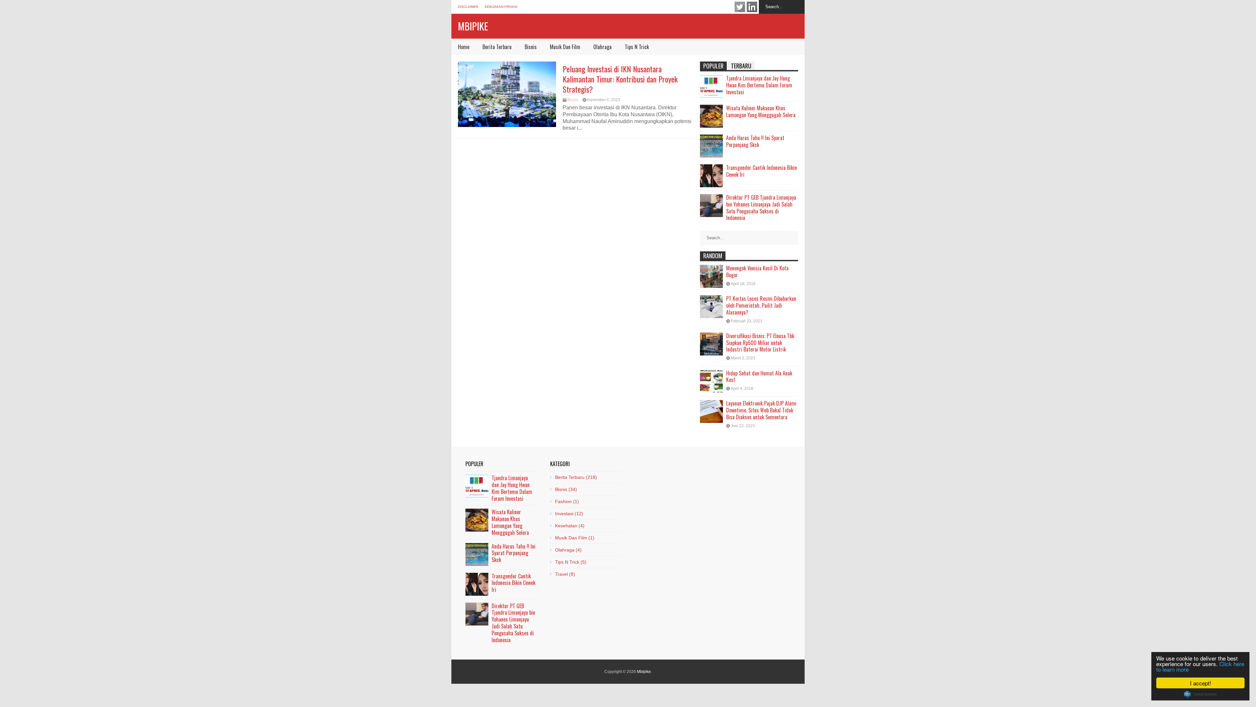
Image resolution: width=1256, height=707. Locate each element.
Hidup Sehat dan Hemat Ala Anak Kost (759, 376)
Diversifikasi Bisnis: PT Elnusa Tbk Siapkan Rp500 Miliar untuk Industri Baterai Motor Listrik (760, 343)
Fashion (567, 501)
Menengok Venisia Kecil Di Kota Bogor (757, 271)
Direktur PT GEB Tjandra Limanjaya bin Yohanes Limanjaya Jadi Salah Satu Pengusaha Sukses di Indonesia (761, 207)
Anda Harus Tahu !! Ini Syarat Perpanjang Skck (755, 141)
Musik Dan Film (565, 47)
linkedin (752, 7)
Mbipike (473, 26)
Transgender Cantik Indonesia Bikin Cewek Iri (761, 171)
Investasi (569, 513)
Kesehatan (569, 525)
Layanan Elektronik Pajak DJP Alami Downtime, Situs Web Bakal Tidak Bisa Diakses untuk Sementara (761, 410)
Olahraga (602, 47)
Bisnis (531, 47)
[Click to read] (507, 94)
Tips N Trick (637, 47)
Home (463, 47)
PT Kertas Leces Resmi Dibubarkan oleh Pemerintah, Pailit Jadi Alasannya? (761, 305)
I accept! (1200, 683)
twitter (740, 7)
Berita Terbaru (497, 47)
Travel (565, 574)
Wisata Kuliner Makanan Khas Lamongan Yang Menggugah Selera (760, 111)
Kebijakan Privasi (501, 7)
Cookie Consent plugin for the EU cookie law (1200, 694)
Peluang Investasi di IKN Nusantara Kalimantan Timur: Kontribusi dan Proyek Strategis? (620, 79)
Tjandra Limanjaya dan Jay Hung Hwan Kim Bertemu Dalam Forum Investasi (759, 85)
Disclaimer (468, 7)
